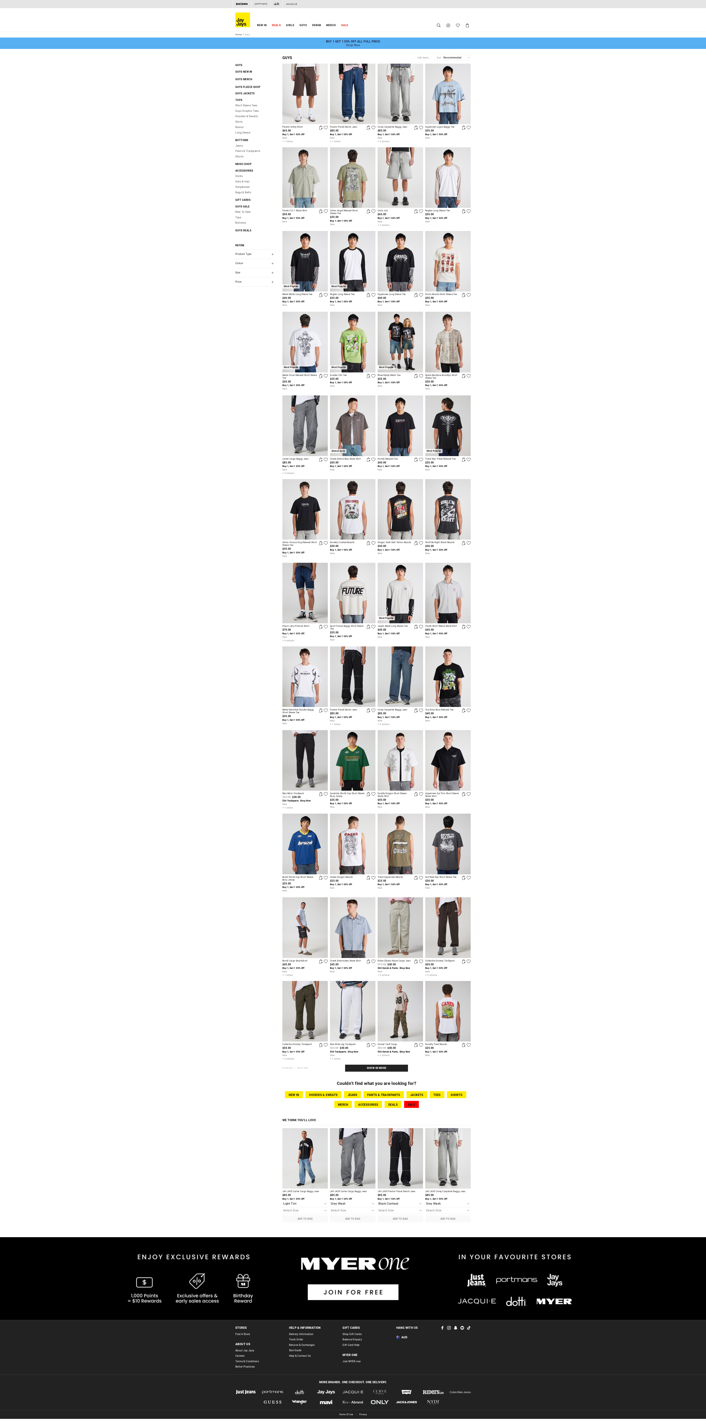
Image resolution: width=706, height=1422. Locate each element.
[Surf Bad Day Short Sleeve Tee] (448, 844)
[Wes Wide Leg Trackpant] (352, 1011)
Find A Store (242, 1334)
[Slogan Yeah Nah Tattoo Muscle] (400, 509)
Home (238, 34)
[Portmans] (260, 4)
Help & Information (305, 1328)
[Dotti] (299, 1392)
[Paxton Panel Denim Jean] (352, 94)
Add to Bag (305, 1219)
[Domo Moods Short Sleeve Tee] (448, 261)
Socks (239, 176)
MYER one (350, 1355)
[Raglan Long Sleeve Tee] (448, 177)
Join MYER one (352, 1361)
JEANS (352, 1095)
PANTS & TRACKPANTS (383, 1095)
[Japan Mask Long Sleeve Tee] (416, 627)
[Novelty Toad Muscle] (448, 1011)
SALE (411, 1105)
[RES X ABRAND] (353, 1402)
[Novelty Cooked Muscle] (352, 509)
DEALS (276, 25)
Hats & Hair (242, 182)
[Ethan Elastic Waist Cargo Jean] (400, 927)
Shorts (239, 157)
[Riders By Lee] (433, 1392)
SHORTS (456, 1095)
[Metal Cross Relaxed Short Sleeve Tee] (321, 376)
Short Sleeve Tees (246, 105)
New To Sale (243, 212)
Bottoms (241, 140)
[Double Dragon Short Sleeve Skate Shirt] (400, 760)
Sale (344, 25)
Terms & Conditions (247, 1361)
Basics (239, 127)
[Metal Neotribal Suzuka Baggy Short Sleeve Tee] (305, 676)
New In (262, 25)
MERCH (343, 1105)
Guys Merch (243, 79)
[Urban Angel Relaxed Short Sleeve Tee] (352, 177)
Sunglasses (242, 187)
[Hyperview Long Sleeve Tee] (400, 261)
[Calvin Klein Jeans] (460, 1392)
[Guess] (272, 1402)
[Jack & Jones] (406, 1402)
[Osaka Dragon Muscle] (352, 844)
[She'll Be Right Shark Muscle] (448, 509)
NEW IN (294, 1095)
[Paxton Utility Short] (305, 94)
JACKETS (416, 1095)
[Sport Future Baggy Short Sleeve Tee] (352, 593)
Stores (241, 1328)
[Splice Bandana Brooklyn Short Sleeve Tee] (448, 342)
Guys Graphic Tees (247, 111)
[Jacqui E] (291, 4)
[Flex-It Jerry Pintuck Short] (305, 593)
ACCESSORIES (368, 1105)
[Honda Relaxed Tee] (400, 425)
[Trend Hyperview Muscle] (400, 844)
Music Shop (243, 164)
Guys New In (243, 72)
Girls (290, 25)
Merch (331, 25)
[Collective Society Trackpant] (448, 927)
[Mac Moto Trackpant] (305, 760)
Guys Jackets (245, 93)
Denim (316, 25)
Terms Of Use (346, 1414)
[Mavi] (326, 1402)
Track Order (296, 1339)
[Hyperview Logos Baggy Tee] (448, 94)
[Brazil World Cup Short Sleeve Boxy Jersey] (305, 844)
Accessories (244, 171)
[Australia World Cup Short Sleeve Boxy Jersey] (352, 760)
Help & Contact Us (300, 1356)
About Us (242, 1344)
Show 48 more (376, 1068)
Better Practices (245, 1366)
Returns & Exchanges (302, 1345)
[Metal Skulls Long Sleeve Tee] (321, 295)
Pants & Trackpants (247, 151)
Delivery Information (301, 1334)
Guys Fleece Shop (247, 87)
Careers (240, 1356)
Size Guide (295, 1350)
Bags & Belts (243, 192)
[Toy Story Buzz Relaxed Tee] (448, 676)
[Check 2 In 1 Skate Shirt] (305, 177)
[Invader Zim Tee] (368, 376)
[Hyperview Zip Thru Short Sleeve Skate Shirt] (448, 760)
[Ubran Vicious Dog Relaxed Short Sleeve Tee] (305, 509)
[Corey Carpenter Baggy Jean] (400, 94)
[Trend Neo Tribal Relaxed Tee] (464, 460)
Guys (303, 25)
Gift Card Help (351, 1345)
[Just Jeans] (241, 4)
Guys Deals (243, 230)
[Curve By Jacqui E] (379, 1392)
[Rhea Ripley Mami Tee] (416, 376)
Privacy (363, 1414)
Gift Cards (243, 200)
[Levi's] (406, 1392)
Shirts (239, 122)
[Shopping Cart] (467, 25)
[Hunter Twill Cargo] (400, 1011)
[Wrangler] (299, 1402)
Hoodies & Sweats (246, 116)
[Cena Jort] (400, 177)
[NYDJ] (433, 1402)
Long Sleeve (242, 133)
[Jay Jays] (326, 1392)
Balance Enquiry (352, 1339)
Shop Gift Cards (352, 1334)
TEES (437, 1095)
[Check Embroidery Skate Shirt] (368, 460)
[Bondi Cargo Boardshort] (305, 927)
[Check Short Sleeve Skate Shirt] (448, 593)
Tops (239, 100)
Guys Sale (242, 207)
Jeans (239, 146)
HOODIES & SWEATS (323, 1095)
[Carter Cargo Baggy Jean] (305, 425)
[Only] (379, 1402)
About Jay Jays (244, 1350)
